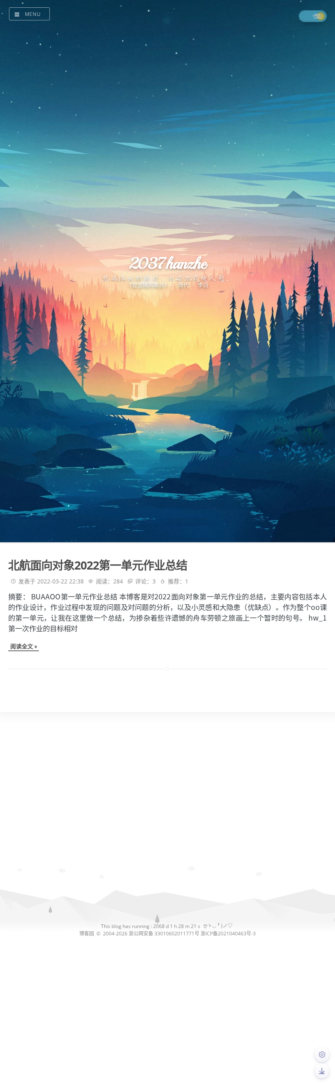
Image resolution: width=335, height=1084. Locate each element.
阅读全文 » (23, 646)
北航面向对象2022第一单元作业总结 (97, 565)
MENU (33, 14)
